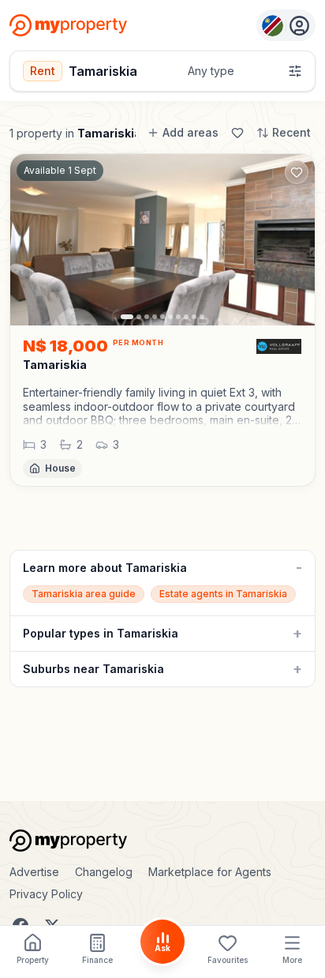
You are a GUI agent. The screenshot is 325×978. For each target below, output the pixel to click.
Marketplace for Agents (209, 871)
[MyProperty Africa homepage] (162, 840)
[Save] (237, 132)
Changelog (104, 871)
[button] (162, 406)
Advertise (34, 871)
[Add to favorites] (296, 172)
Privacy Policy (46, 894)
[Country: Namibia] (286, 25)
